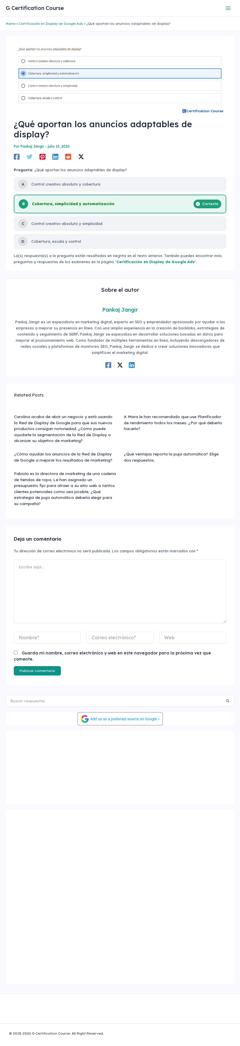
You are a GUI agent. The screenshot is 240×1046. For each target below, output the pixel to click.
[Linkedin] (55, 157)
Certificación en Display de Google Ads (51, 24)
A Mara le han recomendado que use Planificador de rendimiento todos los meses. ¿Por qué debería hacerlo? (173, 422)
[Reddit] (68, 157)
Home (11, 24)
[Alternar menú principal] (228, 8)
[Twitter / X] (81, 157)
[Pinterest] (42, 157)
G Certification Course (35, 8)
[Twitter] (29, 157)
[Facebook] (17, 157)
